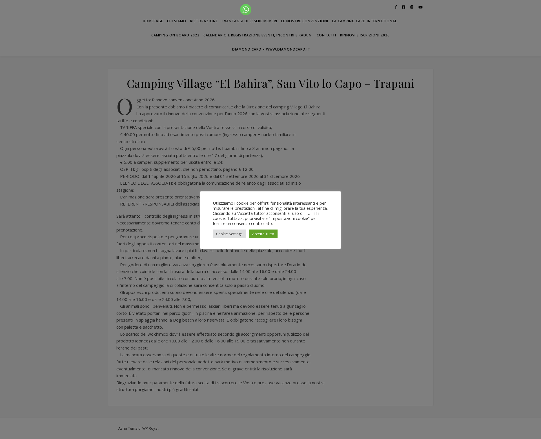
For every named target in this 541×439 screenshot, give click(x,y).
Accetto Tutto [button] (263, 233)
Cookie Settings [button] (229, 233)
